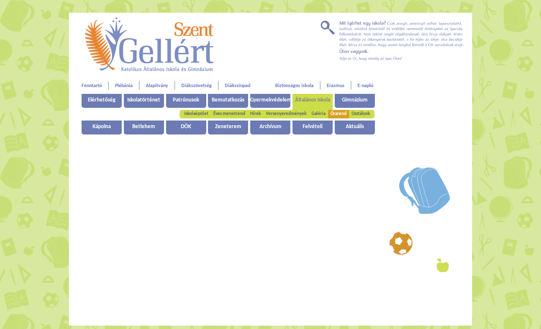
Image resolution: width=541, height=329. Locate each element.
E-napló (365, 85)
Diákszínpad (237, 85)
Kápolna (102, 126)
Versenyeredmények (286, 114)
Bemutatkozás (228, 100)
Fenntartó (92, 85)
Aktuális (355, 126)
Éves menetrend (229, 114)
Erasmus (335, 85)
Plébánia (124, 85)
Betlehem (143, 126)
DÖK (186, 126)
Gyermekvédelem (270, 100)
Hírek (255, 114)
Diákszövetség (196, 85)
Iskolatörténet (143, 100)
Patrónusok (186, 100)
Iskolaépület (196, 114)
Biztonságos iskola (294, 85)
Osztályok (361, 114)
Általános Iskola (312, 100)
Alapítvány (157, 85)
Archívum (270, 126)
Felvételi (312, 126)
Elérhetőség (101, 100)
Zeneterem (228, 126)
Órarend (339, 114)
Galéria (318, 114)
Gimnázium (355, 100)
